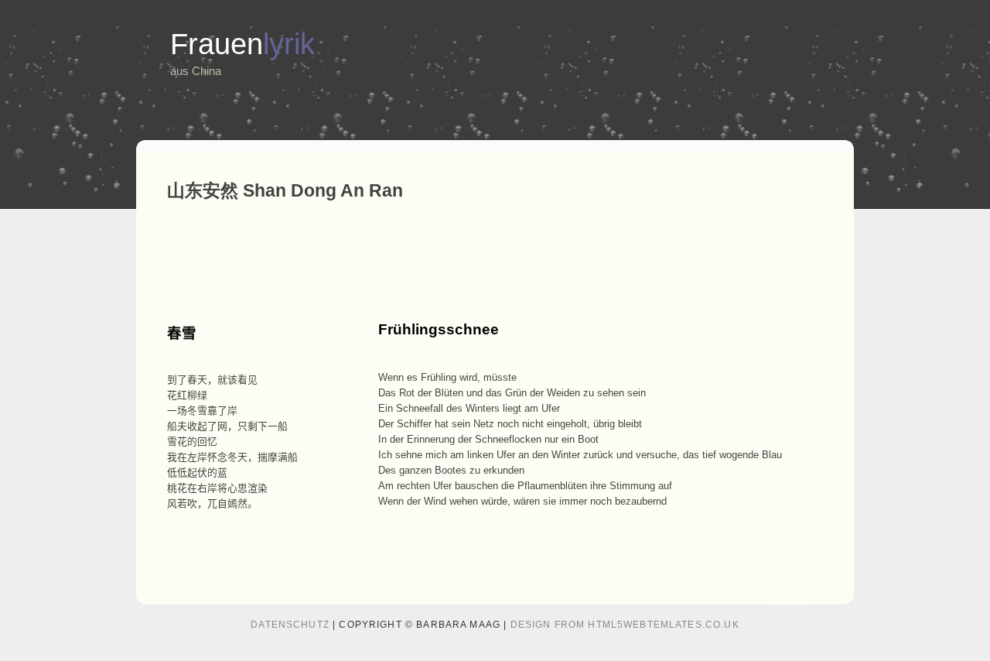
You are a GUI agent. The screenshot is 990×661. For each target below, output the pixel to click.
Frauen (242, 43)
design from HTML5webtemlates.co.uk (624, 624)
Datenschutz (290, 624)
